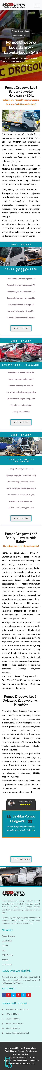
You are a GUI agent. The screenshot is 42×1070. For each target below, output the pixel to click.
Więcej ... (19, 983)
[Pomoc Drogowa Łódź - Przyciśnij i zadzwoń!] (8, 1062)
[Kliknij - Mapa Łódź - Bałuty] (21, 120)
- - (21, 1060)
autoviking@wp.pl (13, 1028)
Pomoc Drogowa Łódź (20, 31)
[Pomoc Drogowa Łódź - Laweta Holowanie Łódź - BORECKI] (13, 5)
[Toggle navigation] (37, 5)
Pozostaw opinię (21, 859)
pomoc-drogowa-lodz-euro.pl (17, 1033)
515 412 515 (22, 422)
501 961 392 (22, 328)
